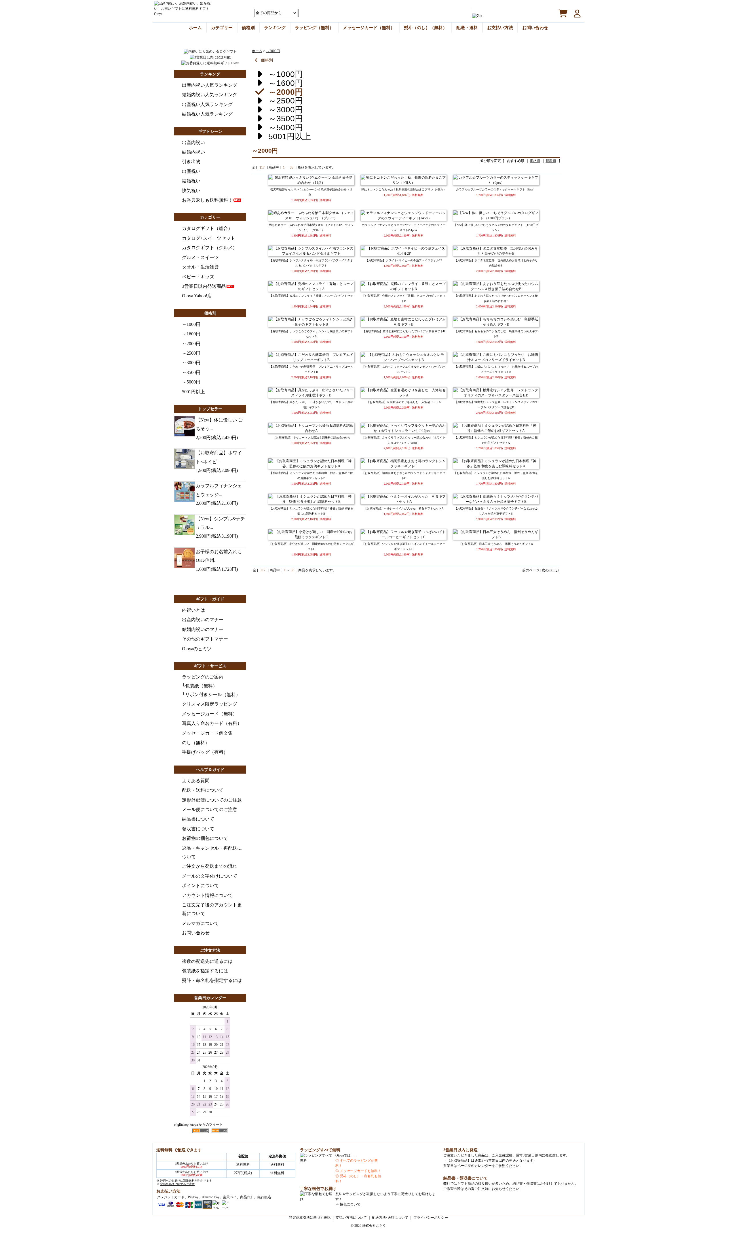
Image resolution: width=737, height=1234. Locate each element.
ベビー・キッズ (198, 276)
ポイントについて (200, 885)
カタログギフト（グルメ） (209, 247)
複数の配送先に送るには (207, 961)
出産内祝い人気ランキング (209, 85)
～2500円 (191, 353)
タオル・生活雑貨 (200, 266)
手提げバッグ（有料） (205, 752)
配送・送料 (467, 27)
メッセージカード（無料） (369, 27)
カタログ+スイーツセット (208, 238)
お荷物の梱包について (205, 838)
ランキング (275, 27)
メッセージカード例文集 (207, 733)
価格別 (248, 27)
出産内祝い (193, 142)
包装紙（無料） (201, 685)
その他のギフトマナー (205, 638)
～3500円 (191, 372)
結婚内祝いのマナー (202, 629)
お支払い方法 (500, 27)
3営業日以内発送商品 (204, 286)
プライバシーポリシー (430, 1218)
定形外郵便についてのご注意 (212, 800)
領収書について (198, 828)
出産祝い (191, 171)
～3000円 (191, 362)
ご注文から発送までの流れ (209, 866)
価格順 (535, 161)
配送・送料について (202, 790)
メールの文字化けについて (209, 876)
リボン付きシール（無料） (212, 694)
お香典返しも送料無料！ (207, 200)
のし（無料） (196, 742)
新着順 (551, 161)
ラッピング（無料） (314, 27)
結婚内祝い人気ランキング (209, 94)
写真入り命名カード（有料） (212, 723)
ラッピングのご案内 (202, 676)
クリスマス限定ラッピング (209, 704)
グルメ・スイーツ (200, 257)
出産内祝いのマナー (202, 619)
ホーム (195, 27)
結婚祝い (191, 180)
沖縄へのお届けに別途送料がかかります (186, 1180)
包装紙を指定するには (205, 970)
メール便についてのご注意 (209, 809)
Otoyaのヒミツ (197, 648)
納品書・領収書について (465, 1178)
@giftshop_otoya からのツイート (198, 1124)
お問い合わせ (535, 27)
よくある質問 (196, 780)
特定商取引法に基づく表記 (309, 1218)
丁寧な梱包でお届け (318, 1188)
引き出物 (191, 161)
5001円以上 (193, 391)
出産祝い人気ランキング (207, 104)
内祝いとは (193, 610)
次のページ (550, 570)
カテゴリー (222, 27)
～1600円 (191, 333)
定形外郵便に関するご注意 (177, 1184)
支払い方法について (351, 1218)
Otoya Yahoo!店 (197, 295)
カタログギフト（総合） (207, 228)
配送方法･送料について (390, 1218)
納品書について (198, 819)
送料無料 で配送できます (179, 1150)
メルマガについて (200, 923)
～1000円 (191, 324)
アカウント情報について (207, 895)
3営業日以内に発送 (460, 1150)
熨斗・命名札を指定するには (212, 980)
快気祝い (191, 190)
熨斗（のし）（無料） (425, 27)
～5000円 (191, 381)
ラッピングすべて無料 (320, 1150)
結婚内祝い (193, 152)
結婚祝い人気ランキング (207, 114)
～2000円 (191, 343)
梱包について (350, 1204)
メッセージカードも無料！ (360, 1171)
